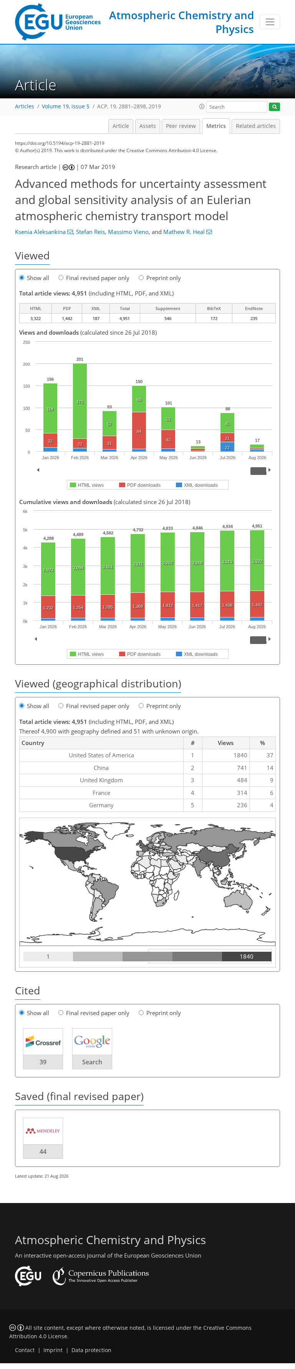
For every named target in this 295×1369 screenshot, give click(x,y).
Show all (38, 278)
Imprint (53, 1350)
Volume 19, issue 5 (65, 106)
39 (43, 1062)
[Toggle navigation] (270, 22)
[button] (202, 106)
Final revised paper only (97, 278)
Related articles (256, 126)
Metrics (216, 126)
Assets (147, 126)
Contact (25, 1350)
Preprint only (163, 278)
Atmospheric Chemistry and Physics (181, 22)
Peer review (181, 126)
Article (121, 126)
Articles (24, 106)
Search (92, 1062)
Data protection (91, 1350)
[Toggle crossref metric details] (43, 1041)
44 (43, 1151)
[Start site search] (274, 107)
